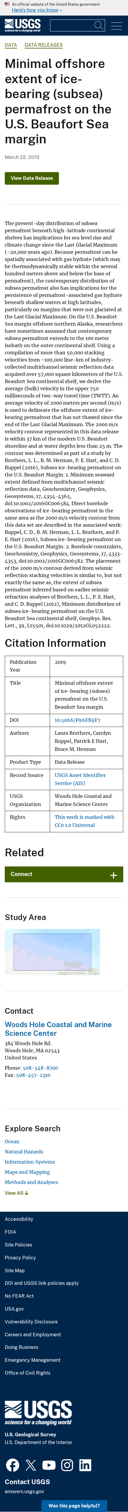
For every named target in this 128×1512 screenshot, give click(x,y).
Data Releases (44, 45)
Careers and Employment (33, 1335)
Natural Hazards (24, 1152)
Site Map (15, 1270)
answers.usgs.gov (24, 1491)
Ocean (12, 1141)
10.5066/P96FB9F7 (77, 720)
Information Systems (30, 1162)
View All (15, 1193)
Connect (21, 874)
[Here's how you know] (64, 8)
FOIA (10, 1232)
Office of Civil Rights (27, 1373)
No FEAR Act (19, 1296)
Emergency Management (32, 1360)
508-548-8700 (40, 1068)
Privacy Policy (20, 1258)
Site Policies (18, 1245)
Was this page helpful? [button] (74, 1506)
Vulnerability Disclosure (31, 1322)
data (11, 45)
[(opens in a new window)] (13, 1464)
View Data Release (32, 178)
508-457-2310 (33, 1075)
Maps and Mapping (27, 1172)
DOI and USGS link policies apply (42, 1283)
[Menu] (116, 26)
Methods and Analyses (31, 1182)
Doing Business (21, 1347)
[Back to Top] (106, 1490)
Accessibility (19, 1219)
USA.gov (14, 1309)
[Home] (22, 31)
